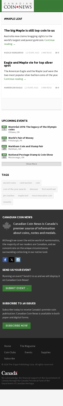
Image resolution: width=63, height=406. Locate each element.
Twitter (11, 259)
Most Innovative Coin (42, 195)
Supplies (46, 352)
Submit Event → (17, 288)
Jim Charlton (8, 195)
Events (28, 352)
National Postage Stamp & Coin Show (30, 154)
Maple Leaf (23, 195)
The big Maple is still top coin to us (29, 30)
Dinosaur (34, 189)
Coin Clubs (10, 352)
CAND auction (26, 182)
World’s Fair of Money (20, 137)
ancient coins (9, 182)
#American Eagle (13, 87)
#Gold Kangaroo (13, 52)
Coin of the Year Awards (14, 189)
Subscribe (9, 358)
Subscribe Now (16, 325)
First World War (49, 189)
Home (7, 346)
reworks (7, 201)
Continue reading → (15, 78)
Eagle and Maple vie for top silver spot (28, 64)
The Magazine (27, 346)
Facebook (5, 259)
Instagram (18, 259)
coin (38, 182)
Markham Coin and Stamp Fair (25, 146)
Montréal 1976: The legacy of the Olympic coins (32, 128)
